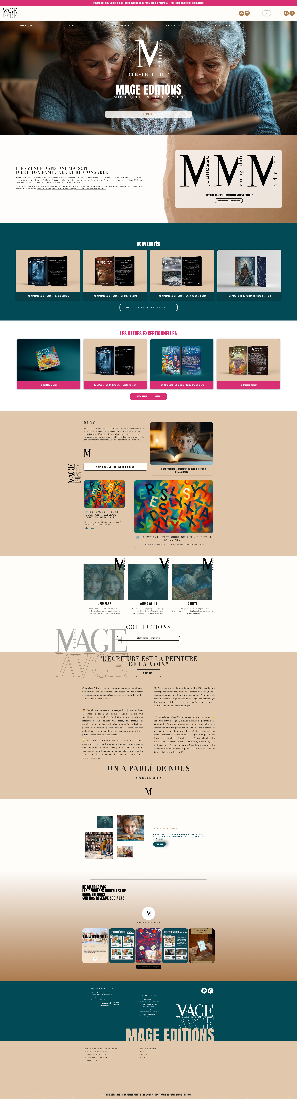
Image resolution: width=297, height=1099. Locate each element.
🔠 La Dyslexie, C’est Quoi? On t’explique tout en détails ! (101, 515)
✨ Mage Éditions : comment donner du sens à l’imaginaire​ (181, 470)
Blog (70, 25)
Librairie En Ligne (148, 1049)
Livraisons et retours (96, 1055)
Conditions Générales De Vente (101, 1049)
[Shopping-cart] (247, 13)
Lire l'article (90, 528)
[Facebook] (286, 13)
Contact (271, 25)
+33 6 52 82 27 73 (102, 997)
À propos (221, 25)
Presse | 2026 (91, 1060)
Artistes (170, 25)
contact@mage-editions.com (102, 999)
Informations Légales (96, 1057)
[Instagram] (292, 13)
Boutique (26, 25)
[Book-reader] (241, 13)
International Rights (96, 1052)
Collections (117, 25)
